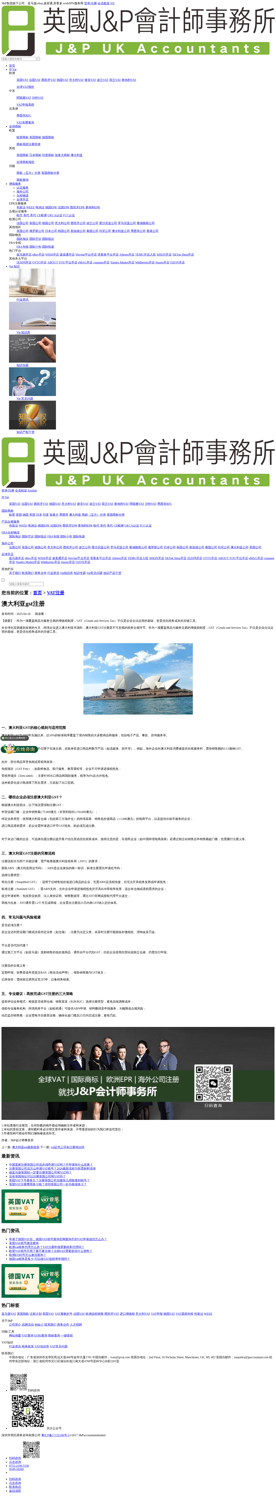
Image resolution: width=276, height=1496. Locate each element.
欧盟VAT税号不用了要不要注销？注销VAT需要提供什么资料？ (50, 1251)
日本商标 (35, 155)
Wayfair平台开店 (86, 254)
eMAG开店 (85, 262)
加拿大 (54, 514)
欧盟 (12, 514)
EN (112, 3)
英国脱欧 (23, 1313)
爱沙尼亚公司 (108, 223)
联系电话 (15, 1487)
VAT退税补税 (184, 1313)
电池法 (39, 207)
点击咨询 (15, 1462)
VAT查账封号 (63, 1313)
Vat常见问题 (95, 573)
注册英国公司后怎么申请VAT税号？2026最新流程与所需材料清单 (52, 1168)
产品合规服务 (11, 521)
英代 (26, 215)
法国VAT (35, 80)
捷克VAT (90, 80)
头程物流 (23, 195)
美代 (33, 215)
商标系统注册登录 (29, 144)
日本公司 (51, 231)
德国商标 (48, 137)
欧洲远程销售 (95, 1313)
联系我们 (28, 573)
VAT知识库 (42, 1346)
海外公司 (23, 191)
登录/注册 (90, 3)
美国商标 (23, 155)
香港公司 (152, 231)
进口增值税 (127, 1313)
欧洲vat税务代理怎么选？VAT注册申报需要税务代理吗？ (46, 1247)
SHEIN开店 (164, 254)
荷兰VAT (115, 80)
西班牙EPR (77, 207)
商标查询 (23, 179)
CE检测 (42, 215)
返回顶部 (15, 1490)
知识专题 (23, 365)
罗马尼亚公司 (127, 223)
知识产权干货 (26, 432)
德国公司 (48, 223)
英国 (19, 514)
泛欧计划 (36, 1313)
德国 (26, 514)
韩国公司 (64, 231)
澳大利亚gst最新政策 (25, 1147)
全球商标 (15, 126)
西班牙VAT (48, 80)
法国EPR (63, 207)
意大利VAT (76, 80)
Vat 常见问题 (25, 398)
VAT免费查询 (25, 122)
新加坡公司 (78, 231)
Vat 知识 (14, 266)
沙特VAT (38, 97)
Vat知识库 (66, 573)
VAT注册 (55, 592)
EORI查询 (40, 1335)
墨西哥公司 (138, 231)
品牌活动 (28, 1324)
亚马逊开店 (24, 254)
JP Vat (12, 69)
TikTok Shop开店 (183, 254)
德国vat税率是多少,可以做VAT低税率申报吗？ (39, 1258)
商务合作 (41, 573)
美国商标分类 (50, 172)
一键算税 (67, 1335)
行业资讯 (23, 299)
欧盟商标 (23, 137)
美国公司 (23, 231)
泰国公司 (92, 231)
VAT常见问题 (59, 1346)
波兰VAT (103, 80)
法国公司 (23, 223)
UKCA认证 (55, 215)
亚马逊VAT (9, 1313)
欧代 (20, 215)
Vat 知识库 (23, 332)
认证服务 (23, 187)
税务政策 (28, 1346)
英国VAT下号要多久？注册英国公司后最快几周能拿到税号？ (49, 1180)
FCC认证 (69, 215)
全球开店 (23, 199)
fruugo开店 (162, 262)
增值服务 (15, 183)
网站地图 (15, 1335)
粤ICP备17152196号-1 (55, 1435)
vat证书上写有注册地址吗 (67, 1147)
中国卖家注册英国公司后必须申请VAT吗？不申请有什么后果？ (51, 1164)
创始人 (39, 1324)
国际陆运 (48, 238)
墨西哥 (63, 514)
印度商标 (48, 155)
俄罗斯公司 (36, 231)
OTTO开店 (39, 262)
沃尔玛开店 (24, 262)
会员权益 (104, 3)
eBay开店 (38, 254)
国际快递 (48, 246)
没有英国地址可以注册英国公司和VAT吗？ (37, 1176)
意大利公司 (62, 223)
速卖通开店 (67, 254)
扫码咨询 (15, 1458)
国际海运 (23, 238)
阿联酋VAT (24, 97)
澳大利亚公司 (121, 231)
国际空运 (35, 238)
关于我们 (15, 573)
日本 (39, 514)
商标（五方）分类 (29, 172)
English (32, 490)
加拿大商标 (62, 155)
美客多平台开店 (108, 254)
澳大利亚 (77, 155)
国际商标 (8, 510)
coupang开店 (101, 262)
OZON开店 (177, 262)
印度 (46, 514)
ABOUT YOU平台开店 (62, 262)
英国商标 (35, 137)
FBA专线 (23, 246)
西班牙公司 (78, 223)
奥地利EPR (92, 207)
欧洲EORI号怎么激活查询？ (27, 1255)
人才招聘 (76, 1324)
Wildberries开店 (145, 262)
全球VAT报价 (25, 86)
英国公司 (35, 223)
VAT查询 (27, 1335)
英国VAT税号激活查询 (24, 1243)
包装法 (21, 207)
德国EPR (51, 207)
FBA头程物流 (11, 532)
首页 (12, 65)
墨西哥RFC (24, 115)
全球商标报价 (26, 162)
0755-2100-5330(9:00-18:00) (19, 1467)
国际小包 (35, 246)
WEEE (30, 207)
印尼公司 (105, 231)
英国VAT (22, 80)
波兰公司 (92, 223)
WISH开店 (52, 254)
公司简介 (15, 1324)
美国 (32, 514)
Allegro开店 (126, 254)
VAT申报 (157, 1313)
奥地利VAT (129, 80)
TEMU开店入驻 (145, 254)
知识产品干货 (112, 573)
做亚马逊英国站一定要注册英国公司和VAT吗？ (40, 1172)
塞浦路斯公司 (146, 223)
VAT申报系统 (25, 104)
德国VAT (62, 80)
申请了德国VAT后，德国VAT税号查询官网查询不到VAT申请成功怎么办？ (58, 1239)
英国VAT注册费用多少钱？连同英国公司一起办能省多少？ (48, 1184)
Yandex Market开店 (122, 262)
